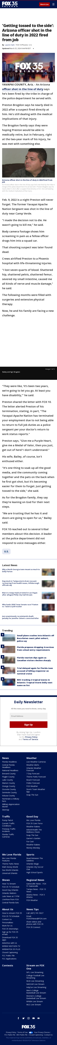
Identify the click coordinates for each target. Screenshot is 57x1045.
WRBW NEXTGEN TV (11, 946)
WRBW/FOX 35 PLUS (11, 949)
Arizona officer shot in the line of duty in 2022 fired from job (27, 181)
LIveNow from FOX (10, 899)
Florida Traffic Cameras (8, 835)
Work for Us (7, 925)
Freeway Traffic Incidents (9, 830)
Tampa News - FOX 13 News (36, 890)
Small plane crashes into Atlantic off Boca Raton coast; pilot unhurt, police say (35, 638)
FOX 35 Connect (33, 927)
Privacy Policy (31, 737)
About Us (7, 909)
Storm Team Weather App (35, 790)
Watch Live (44, 4)
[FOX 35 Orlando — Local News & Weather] (9, 4)
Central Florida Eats (10, 902)
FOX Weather (32, 786)
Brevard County (9, 773)
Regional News (35, 880)
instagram (28, 1018)
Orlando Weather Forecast (33, 769)
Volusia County (8, 795)
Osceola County (9, 789)
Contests (7, 965)
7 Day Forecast (33, 773)
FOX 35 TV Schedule (10, 887)
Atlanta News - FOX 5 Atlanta (35, 895)
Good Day (32, 816)
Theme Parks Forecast (36, 776)
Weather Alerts (32, 765)
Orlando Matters (9, 893)
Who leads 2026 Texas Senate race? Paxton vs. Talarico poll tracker (20, 605)
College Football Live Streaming (35, 976)
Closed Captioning (10, 952)
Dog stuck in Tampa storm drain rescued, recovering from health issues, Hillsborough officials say (20, 583)
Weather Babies (33, 826)
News (5, 758)
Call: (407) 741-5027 (34, 913)
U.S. (30, 45)
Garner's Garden (33, 838)
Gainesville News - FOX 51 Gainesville (36, 884)
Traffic (6, 816)
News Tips (32, 909)
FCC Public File (8, 955)
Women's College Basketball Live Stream (36, 997)
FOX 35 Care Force (34, 823)
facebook (18, 1018)
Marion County (8, 783)
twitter (23, 1018)
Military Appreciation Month (11, 805)
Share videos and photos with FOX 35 (34, 922)
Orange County (8, 786)
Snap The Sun (32, 795)
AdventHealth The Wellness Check (34, 830)
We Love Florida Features (9, 859)
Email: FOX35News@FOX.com (36, 917)
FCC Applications (9, 958)
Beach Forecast (33, 780)
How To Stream (9, 883)
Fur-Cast (30, 841)
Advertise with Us (9, 943)
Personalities (7, 922)
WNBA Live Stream (34, 1001)
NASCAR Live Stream (35, 984)
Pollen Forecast (33, 783)
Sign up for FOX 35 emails (10, 933)
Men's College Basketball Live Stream (36, 991)
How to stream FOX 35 (12, 913)
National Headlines (10, 770)
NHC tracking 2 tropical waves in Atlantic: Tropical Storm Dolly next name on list (34, 683)
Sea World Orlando (10, 870)
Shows (6, 880)
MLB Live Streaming (35, 981)
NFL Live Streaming (34, 972)
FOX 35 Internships (10, 929)
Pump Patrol (7, 820)
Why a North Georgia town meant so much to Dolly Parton (21, 570)
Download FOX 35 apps (10, 938)
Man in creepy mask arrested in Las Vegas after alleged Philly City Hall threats (19, 594)
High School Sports (34, 872)
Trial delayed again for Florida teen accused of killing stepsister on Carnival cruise (35, 671)
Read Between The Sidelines (34, 859)
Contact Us (7, 919)
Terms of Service (30, 739)
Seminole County (9, 792)
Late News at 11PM (10, 896)
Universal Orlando (9, 873)
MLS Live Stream (33, 1004)
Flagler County (8, 776)
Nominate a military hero (10, 799)
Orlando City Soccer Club (34, 868)
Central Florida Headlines (8, 766)
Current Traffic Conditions (8, 824)
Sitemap (5, 809)
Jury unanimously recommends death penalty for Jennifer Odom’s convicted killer (20, 617)
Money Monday (33, 848)
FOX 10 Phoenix (22, 45)
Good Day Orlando (10, 890)
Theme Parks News (10, 864)
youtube (33, 1018)
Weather (31, 758)
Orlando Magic (32, 864)
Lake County (7, 780)
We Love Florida (33, 820)
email (38, 1018)
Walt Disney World (10, 867)
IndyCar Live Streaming (36, 987)
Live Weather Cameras (36, 762)
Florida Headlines (9, 762)
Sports (30, 854)
